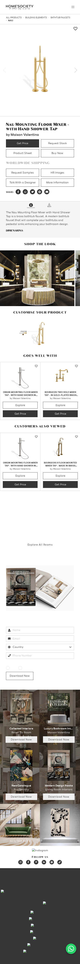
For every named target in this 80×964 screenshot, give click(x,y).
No (25, 667)
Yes (13, 667)
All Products (14, 17)
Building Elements (36, 17)
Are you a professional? (21, 662)
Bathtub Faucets (60, 17)
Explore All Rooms (40, 544)
